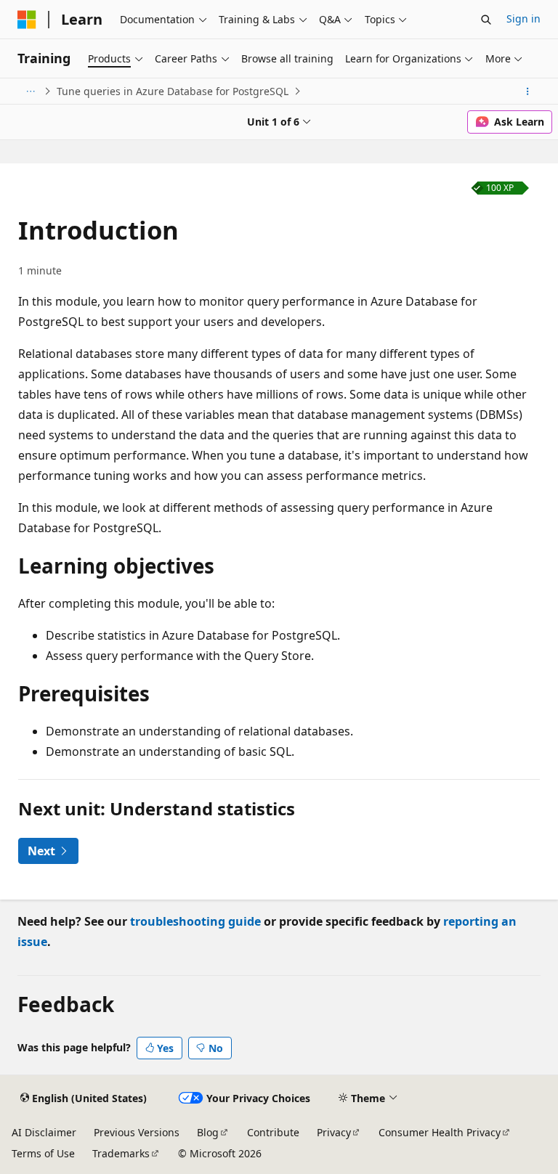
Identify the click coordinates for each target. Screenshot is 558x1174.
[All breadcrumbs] (30, 91)
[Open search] (486, 20)
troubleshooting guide (195, 921)
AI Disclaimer (44, 1132)
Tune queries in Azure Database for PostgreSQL (172, 91)
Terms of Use (43, 1153)
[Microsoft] (26, 19)
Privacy (334, 1132)
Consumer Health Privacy (440, 1132)
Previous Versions (136, 1132)
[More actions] (528, 91)
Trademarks (121, 1153)
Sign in (523, 18)
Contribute (273, 1132)
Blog (208, 1132)
